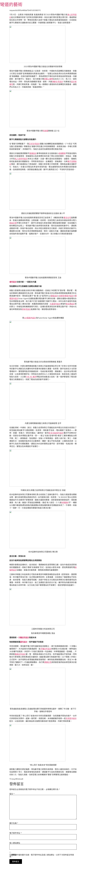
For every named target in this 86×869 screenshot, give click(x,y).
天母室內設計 (71, 718)
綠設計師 (13, 223)
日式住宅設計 (34, 144)
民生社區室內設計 (56, 433)
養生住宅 (67, 217)
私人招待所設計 (21, 159)
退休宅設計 (26, 309)
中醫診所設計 (23, 637)
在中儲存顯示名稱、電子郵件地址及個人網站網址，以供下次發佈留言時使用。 (41, 855)
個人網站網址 (14, 843)
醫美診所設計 (20, 654)
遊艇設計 (54, 296)
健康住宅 (47, 662)
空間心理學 (48, 79)
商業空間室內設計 (66, 296)
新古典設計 (70, 304)
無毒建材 (65, 502)
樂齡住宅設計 (57, 81)
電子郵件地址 (15, 833)
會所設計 (13, 282)
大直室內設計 (55, 304)
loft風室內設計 (30, 318)
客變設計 (33, 153)
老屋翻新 (62, 153)
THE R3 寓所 (31, 377)
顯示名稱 (13, 823)
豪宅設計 (23, 642)
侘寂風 (45, 131)
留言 (11, 794)
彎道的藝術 (11, 4)
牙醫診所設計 (45, 649)
